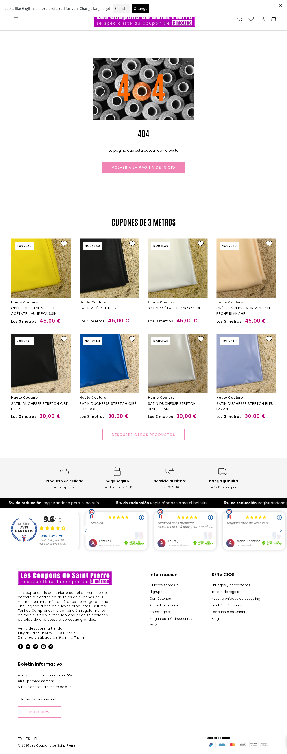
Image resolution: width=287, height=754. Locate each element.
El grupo (156, 592)
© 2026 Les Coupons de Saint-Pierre (46, 745)
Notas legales (161, 612)
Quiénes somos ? (164, 585)
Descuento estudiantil (229, 612)
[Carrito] (273, 19)
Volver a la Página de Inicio (143, 167)
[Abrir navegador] (15, 19)
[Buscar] (239, 19)
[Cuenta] (262, 19)
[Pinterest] (35, 647)
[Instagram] (28, 647)
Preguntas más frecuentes (171, 618)
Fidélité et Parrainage (228, 605)
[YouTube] (43, 647)
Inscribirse (39, 712)
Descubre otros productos (143, 434)
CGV (153, 625)
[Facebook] (20, 647)
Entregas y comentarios (231, 585)
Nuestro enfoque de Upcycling (236, 598)
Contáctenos (160, 598)
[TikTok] (50, 647)
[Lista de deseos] (251, 19)
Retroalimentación (164, 605)
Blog (215, 618)
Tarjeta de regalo (225, 592)
